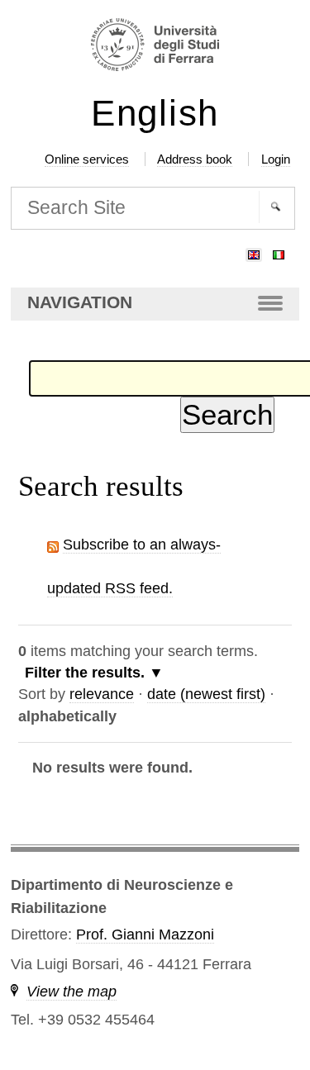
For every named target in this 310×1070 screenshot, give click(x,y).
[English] (254, 251)
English (155, 113)
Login (275, 159)
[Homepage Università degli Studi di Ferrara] (154, 47)
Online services (87, 159)
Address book (194, 159)
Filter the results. (87, 672)
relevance (101, 694)
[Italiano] (278, 251)
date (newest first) (206, 694)
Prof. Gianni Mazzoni (145, 934)
